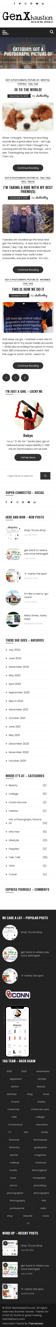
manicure (40, 1162)
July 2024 (14, 650)
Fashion (13, 811)
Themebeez (35, 1323)
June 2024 (15, 658)
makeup (14, 1162)
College (13, 794)
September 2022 (19, 692)
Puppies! (22, 83)
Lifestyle (45, 80)
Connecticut (15, 1124)
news (13, 1177)
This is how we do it (28, 289)
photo (13, 1185)
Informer (45, 279)
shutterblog (42, 95)
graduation (40, 1147)
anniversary (42, 1071)
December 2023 (19, 667)
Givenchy (14, 1147)
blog (30, 1094)
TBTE (23, 181)
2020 (9, 1071)
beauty (41, 1086)
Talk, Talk (33, 83)
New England (39, 1170)
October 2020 (17, 761)
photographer (15, 1193)
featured (14, 1139)
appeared (15, 1078)
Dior (26, 1132)
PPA (44, 1200)
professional (17, 1208)
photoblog (40, 1185)
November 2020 (19, 752)
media (13, 1170)
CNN (14, 1117)
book (46, 1094)
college (40, 1117)
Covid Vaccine (17, 802)
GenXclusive (40, 1139)
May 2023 (14, 675)
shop (10, 1215)
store (46, 1215)
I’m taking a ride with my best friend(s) (28, 189)
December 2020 (19, 743)
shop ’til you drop (35, 530)
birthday (12, 1094)
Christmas (13, 1109)
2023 (24, 1071)
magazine (40, 1155)
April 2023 (15, 684)
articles (42, 1078)
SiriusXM (27, 1215)
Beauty (13, 785)
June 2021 (15, 726)
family (44, 1132)
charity (41, 1101)
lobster (14, 1155)
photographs (41, 1193)
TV (28, 1223)
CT (9, 1132)
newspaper (39, 1177)
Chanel (15, 1101)
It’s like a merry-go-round (36, 595)
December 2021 (18, 709)
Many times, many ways (35, 617)
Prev (6, 377)
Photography (17, 1200)
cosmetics (42, 1124)
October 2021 (17, 718)
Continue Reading (28, 168)
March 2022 (16, 701)
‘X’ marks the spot (35, 573)
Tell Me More (28, 457)
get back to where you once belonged (36, 552)
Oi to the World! (28, 89)
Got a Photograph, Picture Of (22, 80)
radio (43, 1208)
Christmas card (40, 1109)
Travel (31, 181)
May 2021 (14, 735)
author (15, 1086)
